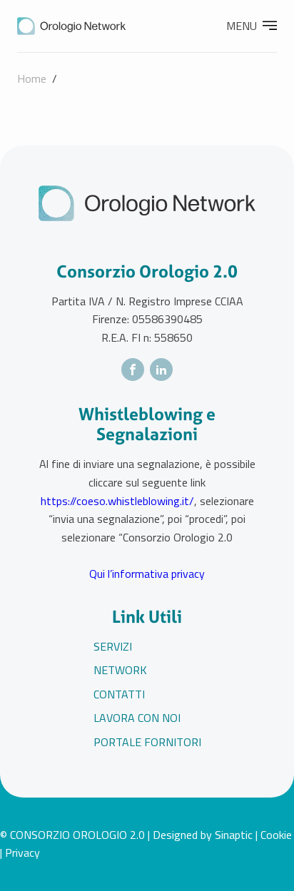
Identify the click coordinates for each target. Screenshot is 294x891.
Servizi (112, 646)
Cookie (276, 834)
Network (120, 669)
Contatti (119, 694)
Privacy (22, 852)
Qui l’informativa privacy (147, 573)
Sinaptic (234, 834)
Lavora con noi (137, 717)
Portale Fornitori (147, 741)
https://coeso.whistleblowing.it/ (117, 500)
